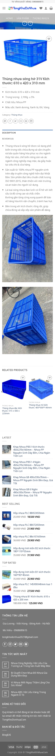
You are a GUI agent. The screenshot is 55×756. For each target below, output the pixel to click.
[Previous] (2, 397)
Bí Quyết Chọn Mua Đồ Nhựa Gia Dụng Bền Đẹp (29, 674)
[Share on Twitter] (15, 121)
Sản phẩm (23, 18)
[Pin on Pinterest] (26, 121)
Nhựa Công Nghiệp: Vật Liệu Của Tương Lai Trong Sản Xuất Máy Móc (30, 664)
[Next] (52, 397)
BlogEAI (6, 735)
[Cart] (51, 8)
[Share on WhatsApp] (4, 121)
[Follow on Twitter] (15, 644)
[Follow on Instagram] (10, 644)
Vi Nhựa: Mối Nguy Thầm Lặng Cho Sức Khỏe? (30, 684)
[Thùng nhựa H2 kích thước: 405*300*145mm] (41, 387)
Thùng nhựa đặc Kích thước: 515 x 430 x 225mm (12, 411)
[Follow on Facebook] (4, 644)
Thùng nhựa (41, 18)
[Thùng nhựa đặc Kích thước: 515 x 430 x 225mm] (14, 389)
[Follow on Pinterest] (26, 644)
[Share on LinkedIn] (31, 121)
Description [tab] (9, 133)
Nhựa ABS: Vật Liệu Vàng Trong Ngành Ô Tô (28, 693)
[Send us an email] (20, 644)
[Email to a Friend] (20, 121)
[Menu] (4, 8)
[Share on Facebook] (10, 121)
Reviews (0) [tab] (7, 139)
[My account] (45, 8)
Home (9, 18)
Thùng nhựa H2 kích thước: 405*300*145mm (40, 406)
